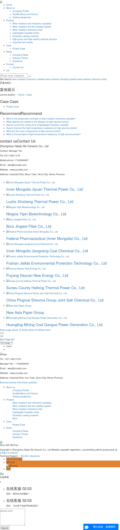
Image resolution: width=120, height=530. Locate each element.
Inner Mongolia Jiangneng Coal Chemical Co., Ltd (47, 250)
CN (7, 70)
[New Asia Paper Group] (18, 305)
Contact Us (17, 67)
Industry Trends (20, 57)
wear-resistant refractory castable (28, 79)
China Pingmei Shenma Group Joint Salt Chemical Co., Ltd (54, 300)
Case (8, 45)
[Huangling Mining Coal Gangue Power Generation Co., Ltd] (36, 317)
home (48, 329)
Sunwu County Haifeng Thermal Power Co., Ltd (45, 287)
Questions (17, 61)
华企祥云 (25, 455)
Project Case (18, 48)
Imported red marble (22, 42)
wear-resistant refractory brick (92, 79)
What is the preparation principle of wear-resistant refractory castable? (41, 118)
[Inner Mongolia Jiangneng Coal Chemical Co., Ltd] (32, 243)
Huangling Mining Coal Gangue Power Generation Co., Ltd (54, 324)
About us (10, 7)
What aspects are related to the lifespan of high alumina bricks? (37, 121)
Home (9, 4)
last (12, 339)
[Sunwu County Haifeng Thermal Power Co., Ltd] (31, 280)
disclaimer (35, 455)
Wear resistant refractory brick (27, 29)
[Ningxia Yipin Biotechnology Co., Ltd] (25, 206)
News (9, 51)
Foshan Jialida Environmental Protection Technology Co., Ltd (56, 263)
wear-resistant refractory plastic (61, 79)
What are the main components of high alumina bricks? (33, 131)
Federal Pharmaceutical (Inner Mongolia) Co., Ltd (46, 238)
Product (10, 20)
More (15, 418)
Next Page (5, 339)
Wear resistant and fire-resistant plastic (31, 26)
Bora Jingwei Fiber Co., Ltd (28, 226)
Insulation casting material (25, 36)
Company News (20, 54)
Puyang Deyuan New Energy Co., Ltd (37, 275)
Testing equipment (21, 17)
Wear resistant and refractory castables (31, 23)
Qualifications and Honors (25, 14)
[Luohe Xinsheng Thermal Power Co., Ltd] (27, 194)
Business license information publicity (18, 382)
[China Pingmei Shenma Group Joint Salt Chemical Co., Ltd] (36, 292)
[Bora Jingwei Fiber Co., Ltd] (21, 219)
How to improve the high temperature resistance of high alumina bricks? (41, 127)
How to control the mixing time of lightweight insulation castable (37, 124)
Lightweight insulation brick (25, 32)
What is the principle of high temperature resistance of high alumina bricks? (43, 134)
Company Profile (20, 11)
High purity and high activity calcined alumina (34, 39)
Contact (10, 64)
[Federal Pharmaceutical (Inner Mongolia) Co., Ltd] (32, 231)
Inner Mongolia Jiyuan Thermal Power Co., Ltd (44, 189)
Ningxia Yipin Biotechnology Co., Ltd (36, 213)
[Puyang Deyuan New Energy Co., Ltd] (26, 268)
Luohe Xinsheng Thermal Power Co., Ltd (39, 201)
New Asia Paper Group (25, 312)
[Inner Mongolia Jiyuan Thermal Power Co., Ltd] (30, 182)
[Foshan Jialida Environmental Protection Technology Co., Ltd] (37, 255)
